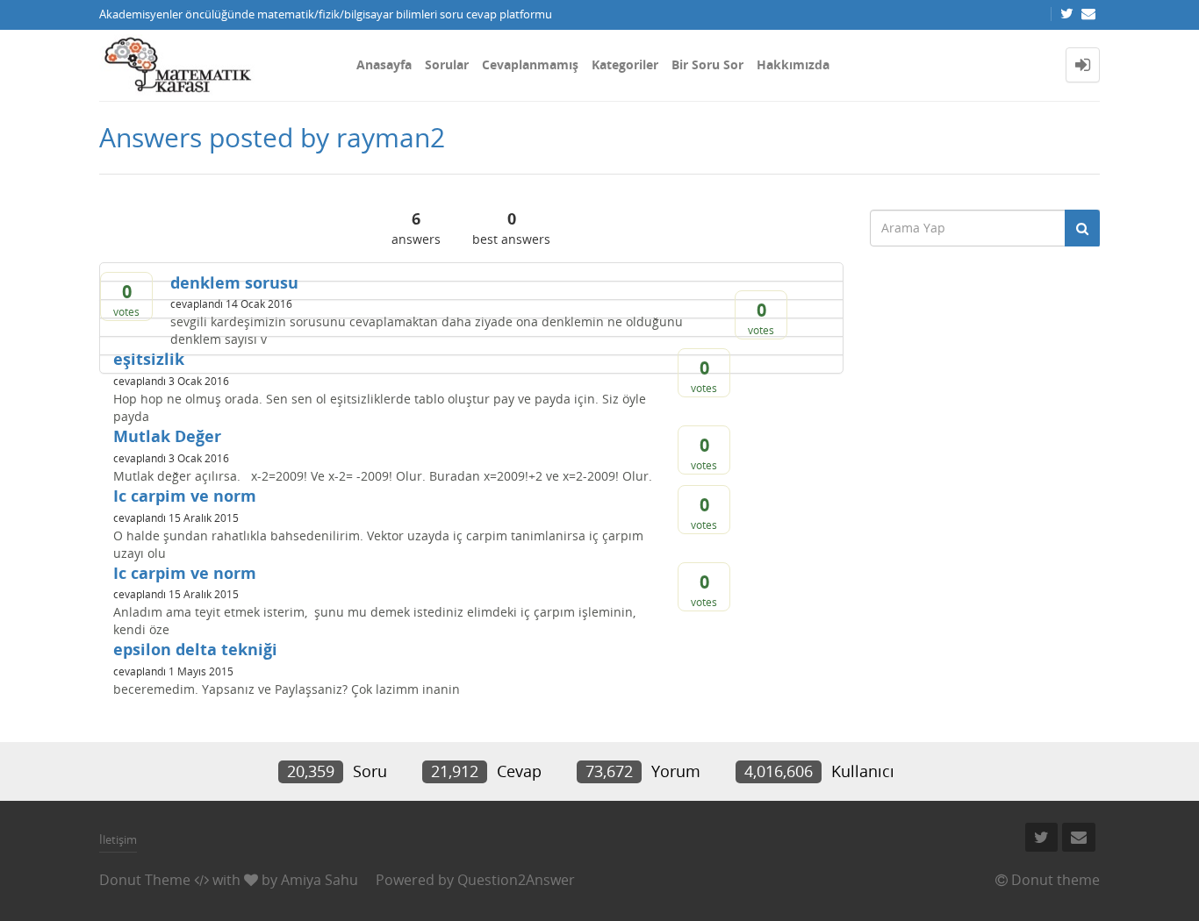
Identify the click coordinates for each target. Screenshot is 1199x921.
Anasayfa (384, 64)
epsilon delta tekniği (195, 649)
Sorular (447, 64)
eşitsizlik (148, 358)
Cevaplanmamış (530, 64)
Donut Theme (144, 879)
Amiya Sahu (319, 879)
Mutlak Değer (167, 435)
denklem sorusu (234, 282)
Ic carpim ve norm (184, 495)
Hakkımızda (793, 64)
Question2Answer (516, 879)
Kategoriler (625, 64)
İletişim (118, 839)
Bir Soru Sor (707, 64)
